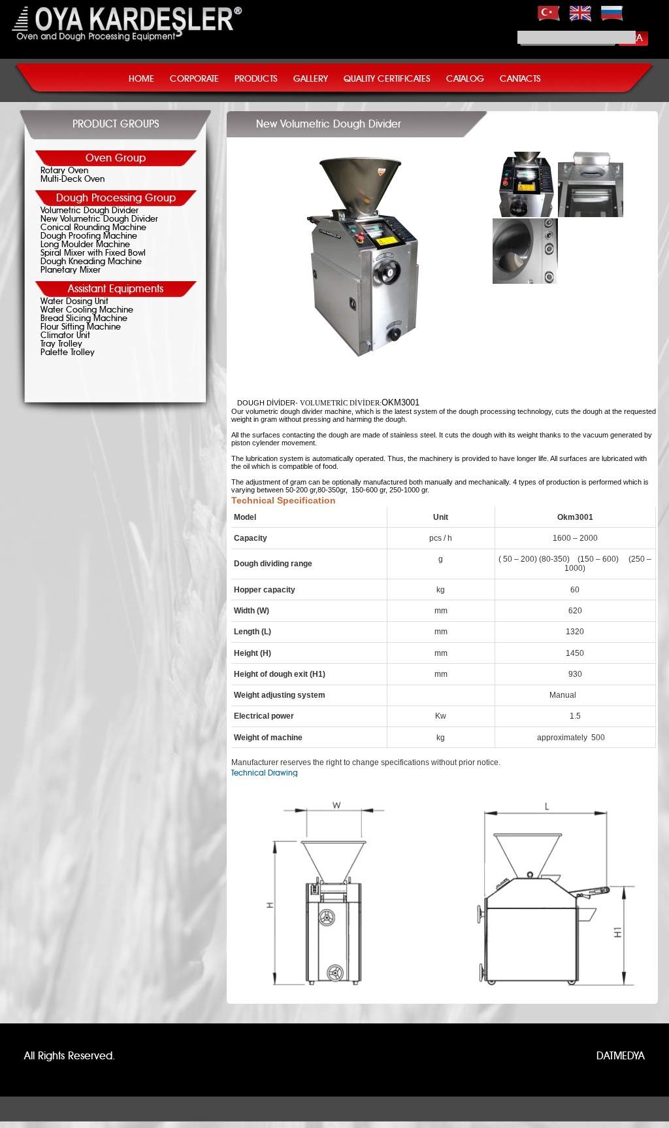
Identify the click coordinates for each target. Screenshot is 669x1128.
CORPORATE (194, 79)
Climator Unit (65, 336)
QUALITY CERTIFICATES (387, 79)
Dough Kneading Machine (91, 262)
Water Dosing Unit (74, 302)
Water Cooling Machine (87, 310)
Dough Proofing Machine (89, 236)
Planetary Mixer (71, 270)
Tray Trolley (61, 344)
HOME (141, 79)
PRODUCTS (256, 79)
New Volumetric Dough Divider (99, 219)
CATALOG (465, 79)
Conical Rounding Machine (93, 228)
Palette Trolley (68, 353)
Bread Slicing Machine (84, 319)
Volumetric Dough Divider (90, 211)
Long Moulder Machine (85, 245)
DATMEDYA (620, 1056)
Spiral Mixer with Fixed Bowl (93, 253)
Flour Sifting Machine (81, 327)
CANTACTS (520, 79)
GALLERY (310, 79)
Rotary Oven (64, 171)
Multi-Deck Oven (73, 179)
